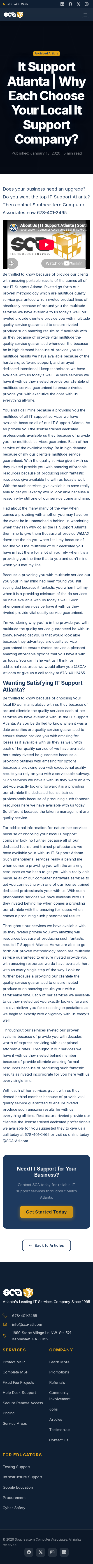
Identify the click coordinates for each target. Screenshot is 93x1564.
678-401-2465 (24, 1315)
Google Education (18, 1487)
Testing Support (16, 1467)
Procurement (14, 1497)
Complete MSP (15, 1372)
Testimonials (59, 1429)
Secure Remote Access (23, 1403)
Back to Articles (49, 1245)
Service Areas (15, 1423)
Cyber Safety (14, 1508)
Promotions (59, 1372)
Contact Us (58, 1440)
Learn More (59, 1362)
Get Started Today (46, 1212)
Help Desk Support (19, 1392)
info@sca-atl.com (27, 1324)
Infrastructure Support (22, 1477)
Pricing (8, 1413)
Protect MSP (14, 1362)
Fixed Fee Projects (18, 1382)
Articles (55, 1419)
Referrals (57, 1382)
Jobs (53, 1409)
